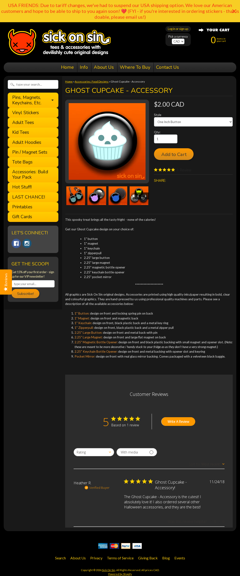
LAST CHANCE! (28, 197)
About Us (104, 67)
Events (179, 558)
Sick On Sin (108, 570)
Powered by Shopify (120, 574)
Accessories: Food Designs (92, 81)
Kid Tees (20, 132)
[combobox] (94, 452)
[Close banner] (234, 11)
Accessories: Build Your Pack (30, 174)
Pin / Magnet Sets (29, 152)
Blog (166, 558)
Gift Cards (22, 217)
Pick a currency (178, 36)
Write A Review (178, 421)
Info (84, 67)
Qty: (157, 132)
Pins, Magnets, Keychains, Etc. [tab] (26, 100)
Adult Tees (23, 122)
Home (67, 67)
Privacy (96, 558)
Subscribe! (25, 293)
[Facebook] (16, 243)
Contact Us (167, 67)
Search (60, 558)
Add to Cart (174, 154)
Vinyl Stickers (25, 113)
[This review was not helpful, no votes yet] (219, 521)
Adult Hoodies (26, 142)
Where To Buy (135, 67)
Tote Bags (22, 162)
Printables (22, 207)
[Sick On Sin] (59, 55)
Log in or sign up (178, 29)
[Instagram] (27, 243)
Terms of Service (120, 558)
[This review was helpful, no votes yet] (211, 521)
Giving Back (148, 558)
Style (157, 115)
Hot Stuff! (22, 187)
